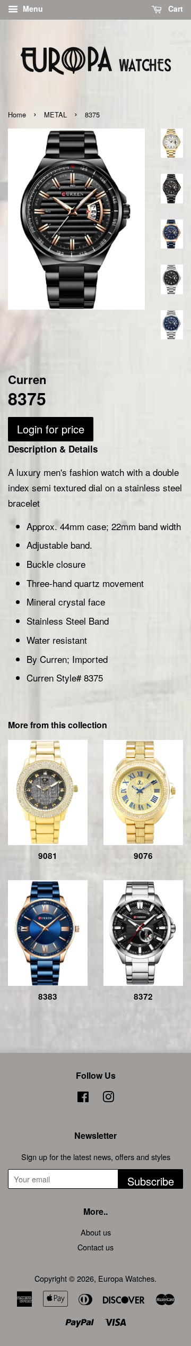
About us (96, 1232)
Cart (174, 8)
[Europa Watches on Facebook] (83, 1098)
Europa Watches (126, 1278)
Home (17, 114)
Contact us (95, 1247)
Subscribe (150, 1181)
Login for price (50, 429)
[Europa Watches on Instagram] (108, 1098)
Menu (32, 8)
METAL (55, 114)
